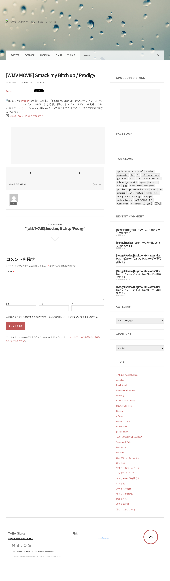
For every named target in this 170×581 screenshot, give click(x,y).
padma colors (122, 431)
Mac (118, 186)
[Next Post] (79, 172)
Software (121, 193)
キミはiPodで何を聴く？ (127, 478)
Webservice (122, 203)
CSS (134, 171)
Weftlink (120, 452)
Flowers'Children (124, 405)
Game (157, 175)
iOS (153, 178)
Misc (41, 82)
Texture (139, 193)
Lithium (119, 411)
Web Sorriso (121, 447)
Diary (132, 175)
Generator (122, 178)
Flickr (59, 55)
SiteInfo (153, 189)
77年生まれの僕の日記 (126, 374)
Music (139, 186)
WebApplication (124, 200)
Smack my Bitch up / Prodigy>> (26, 115)
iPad (158, 179)
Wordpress (136, 203)
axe (120, 263)
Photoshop (124, 189)
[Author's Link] (13, 203)
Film (138, 175)
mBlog (22, 545)
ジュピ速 (120, 483)
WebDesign (144, 200)
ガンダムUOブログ (125, 473)
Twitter (15, 55)
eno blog (120, 395)
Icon (139, 178)
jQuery (143, 182)
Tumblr (71, 55)
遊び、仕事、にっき (125, 509)
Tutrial (148, 192)
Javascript (131, 182)
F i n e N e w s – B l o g (125, 400)
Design (150, 171)
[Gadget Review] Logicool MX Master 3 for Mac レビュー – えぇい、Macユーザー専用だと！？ (138, 258)
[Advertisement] (58, 145)
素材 (158, 203)
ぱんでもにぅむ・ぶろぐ (128, 457)
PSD (146, 189)
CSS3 (141, 171)
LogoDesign (153, 182)
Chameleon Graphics (125, 390)
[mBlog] (35, 10)
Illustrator (147, 178)
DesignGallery (122, 175)
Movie (132, 186)
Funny (150, 175)
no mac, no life (123, 421)
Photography (149, 186)
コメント (10, 271)
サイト (73, 304)
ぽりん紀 (120, 462)
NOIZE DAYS (121, 426)
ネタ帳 (147, 203)
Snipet (160, 189)
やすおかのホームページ (128, 468)
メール (41, 304)
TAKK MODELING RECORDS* (129, 437)
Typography (123, 196)
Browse (88, 55)
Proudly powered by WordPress (24, 556)
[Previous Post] (30, 172)
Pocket (9, 91)
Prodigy (25, 100)
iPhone (120, 182)
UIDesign (136, 196)
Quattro (28, 82)
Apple (120, 171)
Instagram (45, 55)
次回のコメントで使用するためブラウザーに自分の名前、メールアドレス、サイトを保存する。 (53, 317)
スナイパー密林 (123, 488)
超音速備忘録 (122, 504)
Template (131, 193)
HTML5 (132, 178)
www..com (103, 538)
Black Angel (121, 385)
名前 (7, 304)
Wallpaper (148, 196)
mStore (119, 416)
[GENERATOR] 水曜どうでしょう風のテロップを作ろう (138, 231)
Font (143, 175)
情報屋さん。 (122, 499)
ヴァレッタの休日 (124, 494)
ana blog (120, 380)
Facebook (29, 55)
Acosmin (58, 556)
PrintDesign (138, 189)
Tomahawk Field (123, 442)
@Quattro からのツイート (20, 538)
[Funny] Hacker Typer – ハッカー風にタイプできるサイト (138, 244)
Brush (127, 171)
